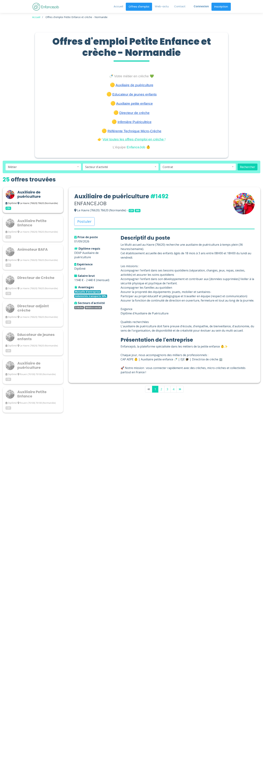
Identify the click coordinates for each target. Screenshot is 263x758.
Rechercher (247, 167)
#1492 (159, 196)
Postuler (84, 221)
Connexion (201, 6)
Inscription (221, 6)
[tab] (33, 200)
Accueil (36, 17)
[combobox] (43, 167)
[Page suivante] (180, 389)
